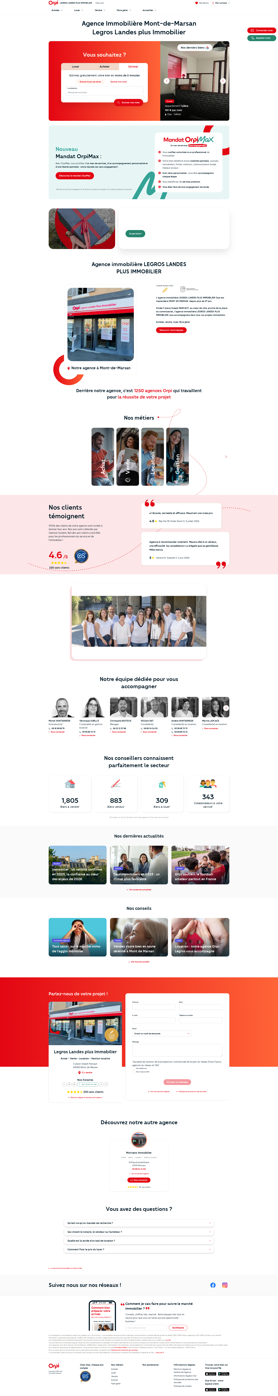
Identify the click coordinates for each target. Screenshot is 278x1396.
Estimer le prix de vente (90, 82)
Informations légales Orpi (185, 1376)
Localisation (72, 88)
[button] (64, 1084)
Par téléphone (141, 1068)
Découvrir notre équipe (171, 330)
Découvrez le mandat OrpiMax (74, 175)
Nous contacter (140, 1180)
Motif (134, 1029)
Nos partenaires (150, 1365)
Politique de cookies (183, 1386)
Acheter (114, 1369)
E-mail (134, 1015)
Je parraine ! (135, 233)
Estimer (114, 1380)
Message (135, 1042)
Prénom (135, 1002)
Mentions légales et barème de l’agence (182, 1370)
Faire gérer (116, 1383)
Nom (181, 1002)
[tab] (75, 66)
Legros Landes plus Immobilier (76, 3)
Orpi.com (99, 3)
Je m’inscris (178, 1327)
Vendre (114, 1376)
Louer (113, 1373)
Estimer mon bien (131, 102)
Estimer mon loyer (119, 82)
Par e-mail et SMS (142, 1072)
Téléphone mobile (186, 1015)
